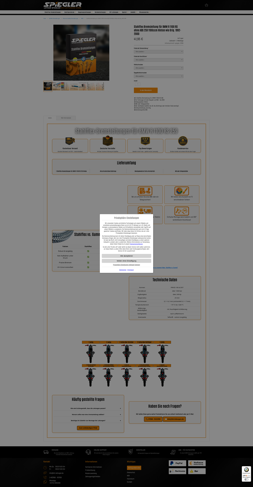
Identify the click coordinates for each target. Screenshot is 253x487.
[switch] (246, 479)
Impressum (130, 270)
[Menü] (250, 467)
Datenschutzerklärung (136, 244)
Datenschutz (122, 270)
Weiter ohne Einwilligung (126, 261)
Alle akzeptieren (126, 256)
